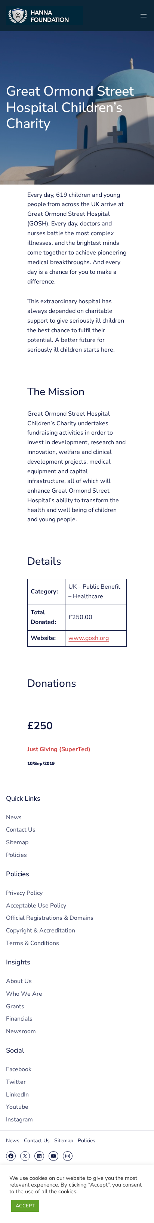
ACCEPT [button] (25, 1206)
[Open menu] (143, 15)
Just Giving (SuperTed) (58, 749)
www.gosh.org (88, 638)
